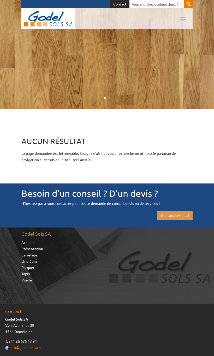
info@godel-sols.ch (25, 347)
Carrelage (29, 255)
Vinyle (26, 280)
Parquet (28, 268)
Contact (120, 4)
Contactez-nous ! (175, 215)
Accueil (27, 243)
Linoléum (29, 261)
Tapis (25, 274)
